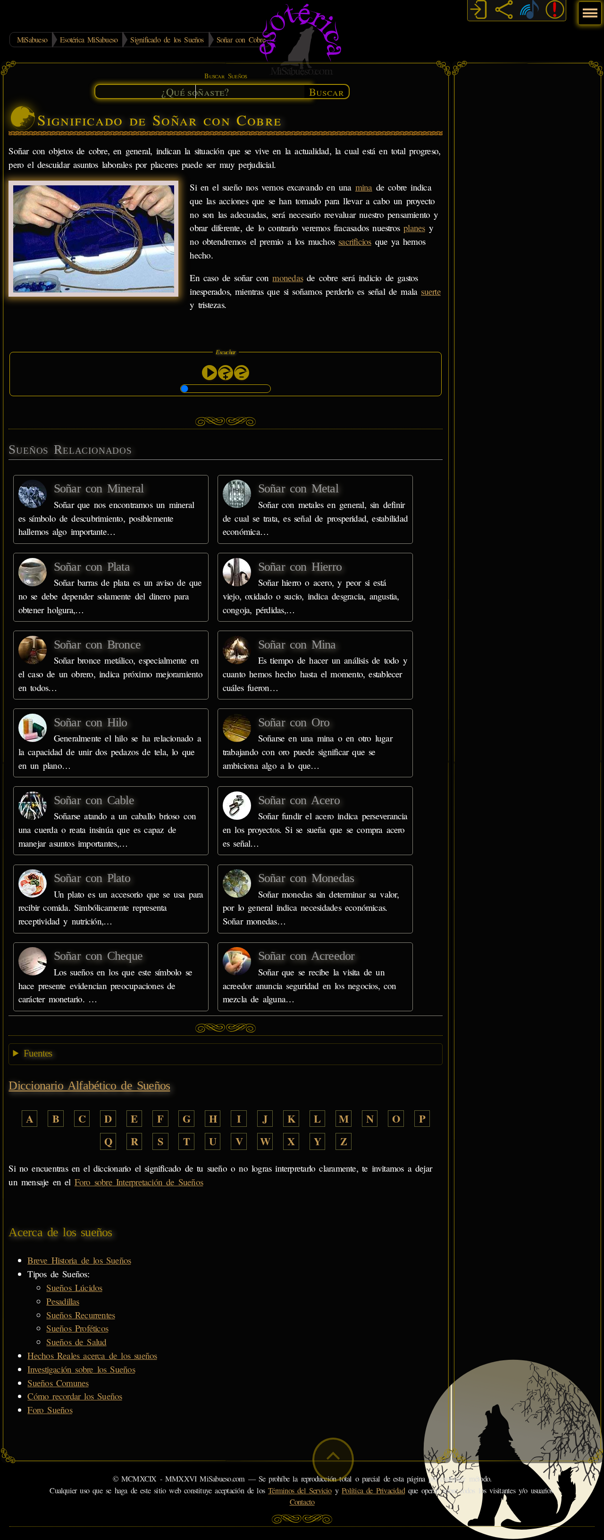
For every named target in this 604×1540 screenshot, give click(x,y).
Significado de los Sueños (166, 39)
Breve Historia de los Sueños (79, 1260)
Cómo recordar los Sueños (74, 1396)
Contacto (302, 1502)
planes (414, 227)
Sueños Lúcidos (74, 1287)
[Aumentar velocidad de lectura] (226, 373)
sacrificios (354, 241)
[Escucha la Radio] (529, 11)
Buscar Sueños (225, 75)
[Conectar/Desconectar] (478, 11)
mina (363, 187)
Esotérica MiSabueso (88, 39)
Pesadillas (62, 1301)
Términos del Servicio (300, 1490)
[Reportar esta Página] (555, 11)
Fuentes (38, 1053)
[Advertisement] (527, 209)
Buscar (326, 91)
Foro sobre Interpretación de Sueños (139, 1182)
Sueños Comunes (57, 1383)
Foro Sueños (49, 1409)
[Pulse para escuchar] (209, 373)
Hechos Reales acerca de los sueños (92, 1355)
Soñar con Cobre (241, 39)
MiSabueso (32, 39)
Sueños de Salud (76, 1342)
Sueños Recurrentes (80, 1315)
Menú (589, 8)
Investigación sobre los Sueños (80, 1369)
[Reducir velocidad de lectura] (242, 373)
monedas (287, 277)
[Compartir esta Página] (504, 11)
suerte (430, 291)
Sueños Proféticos (77, 1328)
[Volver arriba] (333, 1460)
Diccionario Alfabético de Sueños (89, 1085)
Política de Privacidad (373, 1490)
